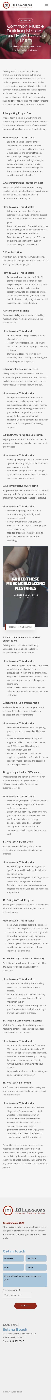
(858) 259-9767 (17, 1341)
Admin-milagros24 (20, 46)
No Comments (20, 50)
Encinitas (25, 20)
